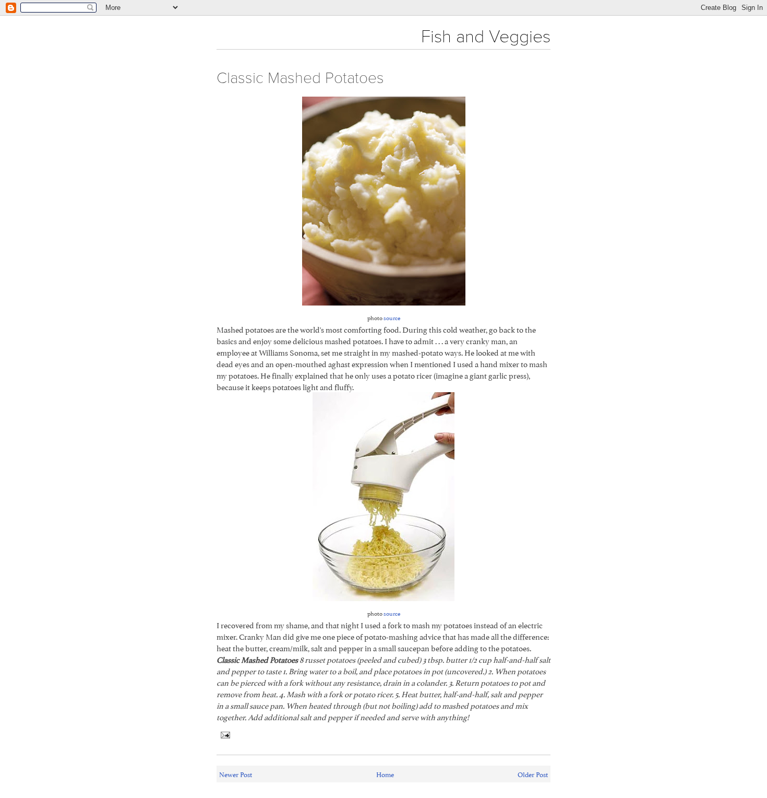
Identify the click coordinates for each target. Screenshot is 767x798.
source (392, 317)
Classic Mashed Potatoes (300, 78)
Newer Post (235, 774)
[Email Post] (223, 733)
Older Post (533, 774)
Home (385, 774)
